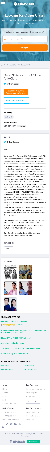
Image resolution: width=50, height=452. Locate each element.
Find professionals (33, 416)
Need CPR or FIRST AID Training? (16, 338)
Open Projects (31, 393)
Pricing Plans (30, 396)
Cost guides (30, 419)
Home (4, 389)
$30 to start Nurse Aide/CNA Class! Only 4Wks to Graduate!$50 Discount (23, 331)
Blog (4, 396)
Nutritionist (29, 366)
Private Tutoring (31, 369)
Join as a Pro (33, 402)
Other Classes (6, 366)
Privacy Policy (30, 434)
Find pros (25, 47)
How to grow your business (36, 389)
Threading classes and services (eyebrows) (20, 348)
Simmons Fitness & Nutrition (14, 321)
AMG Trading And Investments (15, 353)
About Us (5, 393)
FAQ (4, 400)
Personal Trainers (8, 369)
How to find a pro (32, 412)
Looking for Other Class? (25, 15)
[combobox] (25, 39)
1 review (19, 325)
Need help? (33, 441)
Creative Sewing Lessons (12, 343)
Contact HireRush (9, 404)
